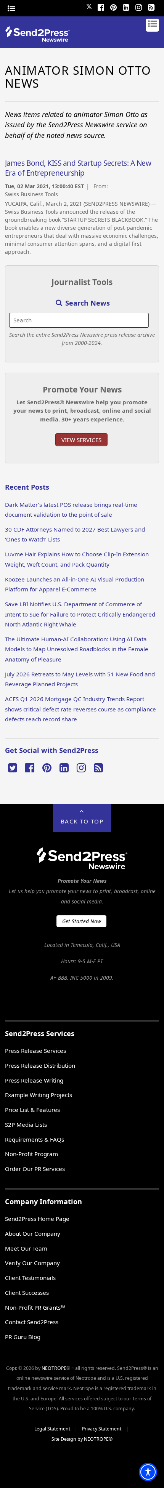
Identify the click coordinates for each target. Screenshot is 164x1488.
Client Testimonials (30, 1277)
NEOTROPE (54, 1368)
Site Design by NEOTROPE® (82, 1439)
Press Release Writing (34, 1080)
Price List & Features (32, 1109)
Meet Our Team (26, 1248)
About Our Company (32, 1233)
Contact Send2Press (31, 1322)
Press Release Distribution (40, 1065)
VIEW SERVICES (81, 440)
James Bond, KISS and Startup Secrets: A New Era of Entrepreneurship (78, 168)
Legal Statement (52, 1429)
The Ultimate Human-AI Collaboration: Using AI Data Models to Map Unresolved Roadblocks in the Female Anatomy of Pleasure (76, 649)
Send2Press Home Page (37, 1218)
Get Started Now (81, 921)
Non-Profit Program (31, 1154)
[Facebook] (100, 6)
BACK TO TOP (82, 821)
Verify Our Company (32, 1263)
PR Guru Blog (22, 1337)
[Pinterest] (113, 6)
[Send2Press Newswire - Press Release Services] (40, 39)
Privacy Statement (101, 1429)
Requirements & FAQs (34, 1139)
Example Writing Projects (38, 1095)
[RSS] (151, 6)
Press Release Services (35, 1050)
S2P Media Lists (26, 1124)
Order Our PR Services (35, 1168)
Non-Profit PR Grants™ (35, 1307)
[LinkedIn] (126, 6)
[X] (12, 767)
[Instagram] (138, 6)
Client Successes (27, 1292)
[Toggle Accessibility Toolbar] (148, 1472)
